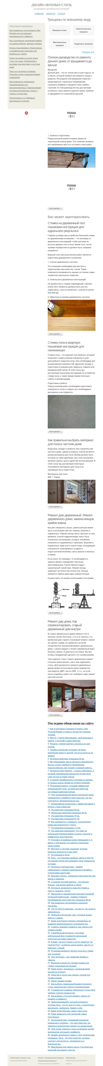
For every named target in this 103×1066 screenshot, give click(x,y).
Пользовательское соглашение (54, 1057)
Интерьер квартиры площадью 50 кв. (67, 758)
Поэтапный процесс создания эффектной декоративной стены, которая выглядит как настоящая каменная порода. (68, 788)
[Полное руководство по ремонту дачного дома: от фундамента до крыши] (71, 157)
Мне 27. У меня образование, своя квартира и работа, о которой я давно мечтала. (70, 739)
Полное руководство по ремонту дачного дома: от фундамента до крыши (70, 61)
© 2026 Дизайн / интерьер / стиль (20, 1057)
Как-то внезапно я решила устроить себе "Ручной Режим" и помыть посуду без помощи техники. (69, 731)
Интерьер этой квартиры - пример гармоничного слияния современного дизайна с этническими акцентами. (70, 869)
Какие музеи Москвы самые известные (69, 1010)
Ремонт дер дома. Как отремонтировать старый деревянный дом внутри (65, 625)
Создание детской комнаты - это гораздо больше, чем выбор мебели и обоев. (68, 883)
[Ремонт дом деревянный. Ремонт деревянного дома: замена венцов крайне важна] (71, 595)
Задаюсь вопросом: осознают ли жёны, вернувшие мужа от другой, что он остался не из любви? (70, 752)
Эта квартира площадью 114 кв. (66, 827)
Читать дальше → (55, 208)
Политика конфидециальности (47, 1060)
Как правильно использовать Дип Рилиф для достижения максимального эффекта (24, 33)
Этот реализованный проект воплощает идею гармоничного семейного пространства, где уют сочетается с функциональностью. (71, 797)
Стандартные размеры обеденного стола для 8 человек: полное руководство (71, 991)
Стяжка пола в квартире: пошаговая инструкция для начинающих (66, 346)
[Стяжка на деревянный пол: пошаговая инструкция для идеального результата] (71, 315)
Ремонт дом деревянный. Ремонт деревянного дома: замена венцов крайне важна (71, 519)
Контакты (41, 1057)
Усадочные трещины (83, 43)
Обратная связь (70, 1057)
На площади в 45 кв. (60, 854)
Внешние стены (60, 30)
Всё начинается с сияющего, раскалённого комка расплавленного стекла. (69, 823)
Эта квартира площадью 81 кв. (65, 818)
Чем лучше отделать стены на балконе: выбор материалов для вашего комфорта (71, 1030)
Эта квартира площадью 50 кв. (65, 809)
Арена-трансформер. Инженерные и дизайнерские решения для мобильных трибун (25, 51)
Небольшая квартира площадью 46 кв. (69, 812)
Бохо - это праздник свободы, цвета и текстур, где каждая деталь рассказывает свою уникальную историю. (71, 860)
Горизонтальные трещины (83, 30)
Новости (50, 13)
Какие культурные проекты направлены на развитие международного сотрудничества (69, 922)
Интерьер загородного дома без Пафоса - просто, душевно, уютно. (69, 889)
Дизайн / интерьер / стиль (51, 5)
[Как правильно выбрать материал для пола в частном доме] (71, 492)
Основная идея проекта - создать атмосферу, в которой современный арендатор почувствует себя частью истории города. (71, 773)
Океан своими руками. (61, 980)
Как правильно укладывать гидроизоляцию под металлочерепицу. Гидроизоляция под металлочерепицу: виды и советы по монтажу (25, 88)
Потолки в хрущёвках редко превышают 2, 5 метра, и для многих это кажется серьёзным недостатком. (70, 842)
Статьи (61, 13)
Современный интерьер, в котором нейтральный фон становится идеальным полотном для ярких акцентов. (67, 935)
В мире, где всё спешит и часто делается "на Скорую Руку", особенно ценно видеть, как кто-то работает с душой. (70, 944)
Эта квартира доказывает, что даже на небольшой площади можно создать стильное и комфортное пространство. (70, 833)
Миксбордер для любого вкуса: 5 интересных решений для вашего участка (70, 1048)
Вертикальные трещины (59, 43)
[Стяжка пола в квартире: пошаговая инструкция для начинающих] (71, 411)
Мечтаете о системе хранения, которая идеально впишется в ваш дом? (67, 850)
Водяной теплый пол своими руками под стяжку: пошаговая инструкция (68, 964)
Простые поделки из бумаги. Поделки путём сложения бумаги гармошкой (24, 74)
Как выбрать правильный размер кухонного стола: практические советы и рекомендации (70, 985)
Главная (39, 13)
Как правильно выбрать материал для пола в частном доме (70, 442)
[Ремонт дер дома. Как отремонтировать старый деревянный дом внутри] (71, 696)
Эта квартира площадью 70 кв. (65, 815)
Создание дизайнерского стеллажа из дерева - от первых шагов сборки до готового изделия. (70, 781)
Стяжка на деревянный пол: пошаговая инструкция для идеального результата (66, 227)
